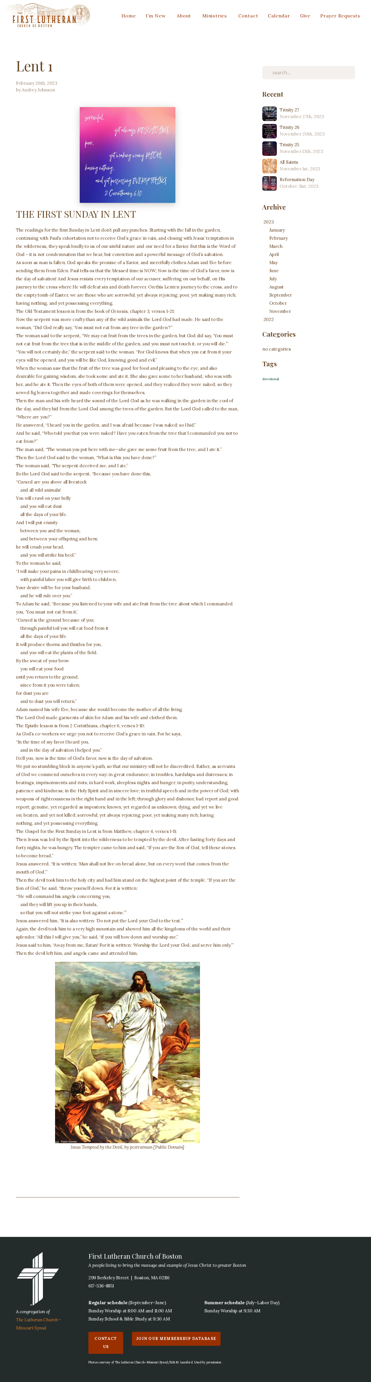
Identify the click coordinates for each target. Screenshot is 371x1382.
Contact (248, 16)
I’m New (156, 16)
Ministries (215, 16)
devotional (270, 379)
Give (305, 16)
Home (128, 16)
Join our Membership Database (176, 1338)
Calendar (279, 16)
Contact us (105, 1342)
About (184, 16)
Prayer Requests (340, 16)
